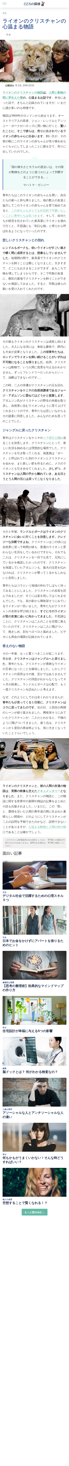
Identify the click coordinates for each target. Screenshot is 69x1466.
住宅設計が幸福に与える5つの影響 (28, 1031)
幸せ (4, 1027)
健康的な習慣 (8, 982)
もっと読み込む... (34, 1212)
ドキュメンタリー (48, 791)
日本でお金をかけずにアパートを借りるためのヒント (33, 943)
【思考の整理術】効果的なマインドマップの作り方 (33, 988)
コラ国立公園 (51, 437)
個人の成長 (7, 1199)
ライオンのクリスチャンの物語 (23, 92)
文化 (4, 13)
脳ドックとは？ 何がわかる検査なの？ (30, 1072)
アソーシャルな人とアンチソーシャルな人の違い (33, 1115)
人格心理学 (7, 1109)
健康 (4, 1068)
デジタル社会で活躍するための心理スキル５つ (33, 898)
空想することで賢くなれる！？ (25, 1203)
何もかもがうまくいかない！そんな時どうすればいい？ (33, 1160)
